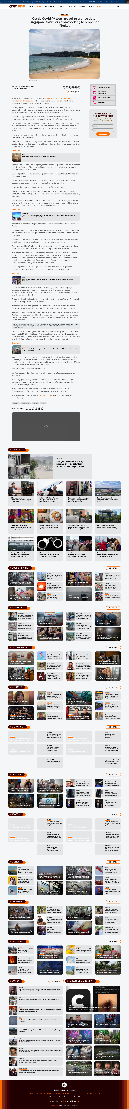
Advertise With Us (46, 1093)
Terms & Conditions (93, 1093)
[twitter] (66, 87)
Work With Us (77, 1093)
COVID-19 (15, 403)
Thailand (35, 403)
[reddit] (75, 87)
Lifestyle (61, 6)
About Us (32, 1093)
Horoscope (72, 6)
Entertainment (49, 6)
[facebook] (63, 87)
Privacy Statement (62, 1093)
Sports (91, 6)
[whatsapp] (72, 87)
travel (43, 403)
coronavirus (25, 403)
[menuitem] (31, 6)
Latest (31, 6)
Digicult (83, 6)
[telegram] (69, 87)
